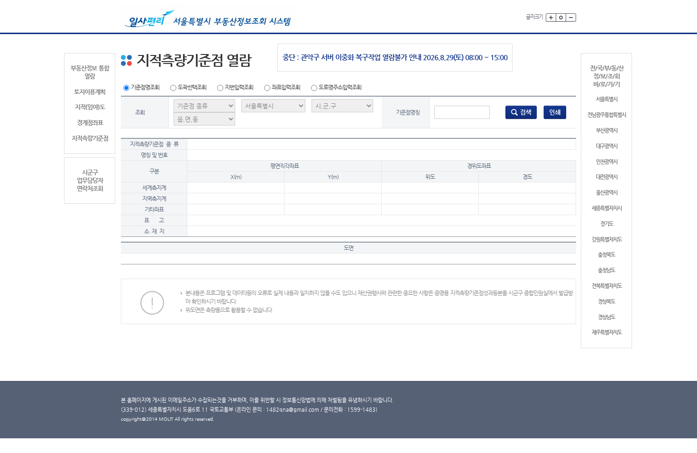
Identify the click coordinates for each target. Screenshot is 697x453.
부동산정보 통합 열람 (90, 72)
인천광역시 (606, 162)
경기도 (606, 224)
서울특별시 (606, 99)
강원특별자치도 (607, 239)
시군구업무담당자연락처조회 (90, 180)
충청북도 (606, 255)
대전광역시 (606, 177)
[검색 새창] (521, 112)
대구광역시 (606, 146)
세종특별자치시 (607, 208)
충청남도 (606, 270)
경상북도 (606, 302)
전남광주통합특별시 (606, 115)
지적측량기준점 (90, 138)
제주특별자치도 (607, 332)
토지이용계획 (89, 91)
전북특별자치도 (607, 286)
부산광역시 (606, 130)
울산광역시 (606, 193)
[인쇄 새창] (555, 112)
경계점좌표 (90, 122)
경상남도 (606, 317)
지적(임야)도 (90, 106)
